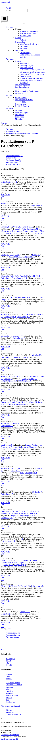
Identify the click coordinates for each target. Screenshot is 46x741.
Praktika (23, 102)
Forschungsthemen (22, 87)
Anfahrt (23, 40)
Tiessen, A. (5, 203)
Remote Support (12, 695)
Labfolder (9, 691)
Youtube (9, 679)
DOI (2, 197)
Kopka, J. (33, 379)
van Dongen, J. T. (15, 257)
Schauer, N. (31, 314)
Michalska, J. (6, 231)
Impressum (10, 712)
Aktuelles (9, 108)
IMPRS (8, 661)
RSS (7, 700)
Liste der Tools (20, 93)
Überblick (19, 61)
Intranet (8, 689)
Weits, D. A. (14, 276)
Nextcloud (9, 693)
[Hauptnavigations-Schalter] (4, 19)
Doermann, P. (6, 402)
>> (10, 629)
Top (2, 649)
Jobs (7, 663)
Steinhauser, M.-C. (34, 229)
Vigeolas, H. (36, 355)
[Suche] (24, 23)
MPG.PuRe (5, 195)
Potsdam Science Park (28, 33)
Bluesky (9, 674)
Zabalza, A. (5, 314)
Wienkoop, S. (35, 511)
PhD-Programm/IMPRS (24, 100)
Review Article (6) (12, 164)
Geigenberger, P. (7, 182)
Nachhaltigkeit (25, 36)
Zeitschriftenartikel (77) (14, 156)
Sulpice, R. (33, 513)
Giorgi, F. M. (14, 255)
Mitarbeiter (19, 51)
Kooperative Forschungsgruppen (32, 74)
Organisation (20, 42)
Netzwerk (23, 48)
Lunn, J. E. (18, 357)
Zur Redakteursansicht (9, 739)
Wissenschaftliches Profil (29, 31)
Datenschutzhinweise (13, 714)
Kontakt (18, 38)
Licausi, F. (5, 255)
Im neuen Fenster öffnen (10, 735)
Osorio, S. (17, 227)
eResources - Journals (14, 685)
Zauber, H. (16, 424)
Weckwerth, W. (7, 518)
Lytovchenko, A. (7, 563)
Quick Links (6, 654)
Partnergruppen (25, 76)
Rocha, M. (13, 297)
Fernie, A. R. (37, 233)
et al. (15, 182)
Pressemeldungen (21, 113)
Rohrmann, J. (17, 231)
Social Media (6, 670)
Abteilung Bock (26, 63)
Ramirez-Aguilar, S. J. (33, 445)
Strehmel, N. (16, 376)
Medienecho (19, 115)
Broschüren (19, 117)
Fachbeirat (24, 46)
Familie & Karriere (22, 106)
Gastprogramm (20, 104)
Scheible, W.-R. (35, 276)
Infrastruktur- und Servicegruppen (32, 72)
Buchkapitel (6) (11, 158)
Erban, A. (24, 447)
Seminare (18, 110)
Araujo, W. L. (20, 229)
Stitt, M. (9, 233)
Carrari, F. (16, 233)
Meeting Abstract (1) (13, 162)
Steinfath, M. (6, 376)
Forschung (10, 59)
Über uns (9, 27)
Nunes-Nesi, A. (27, 227)
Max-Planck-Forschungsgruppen (32, 70)
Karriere (9, 95)
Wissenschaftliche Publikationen (27, 91)
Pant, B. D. (24, 276)
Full (2, 220)
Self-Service (10, 702)
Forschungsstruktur (13, 633)
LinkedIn (9, 676)
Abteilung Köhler (26, 68)
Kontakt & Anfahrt (13, 683)
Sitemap (9, 710)
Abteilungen (10, 659)
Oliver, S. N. (10, 404)
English (8, 8)
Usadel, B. (36, 255)
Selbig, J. (25, 379)
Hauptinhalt (5, 2)
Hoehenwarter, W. (8, 511)
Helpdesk (9, 687)
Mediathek (19, 119)
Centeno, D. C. (6, 227)
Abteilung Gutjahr (26, 66)
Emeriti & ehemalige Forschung (32, 78)
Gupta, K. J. (15, 471)
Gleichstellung (25, 53)
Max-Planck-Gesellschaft (29, 44)
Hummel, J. (8, 379)
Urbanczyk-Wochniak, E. (30, 560)
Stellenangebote (21, 98)
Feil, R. (26, 357)
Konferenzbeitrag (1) (13, 160)
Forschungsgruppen (22, 85)
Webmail (9, 698)
